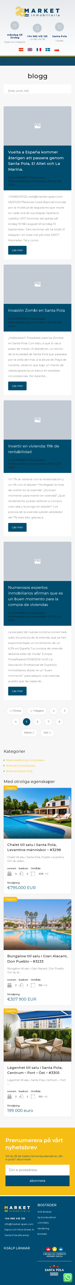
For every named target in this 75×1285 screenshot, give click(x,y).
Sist (46, 732)
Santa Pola (59, 36)
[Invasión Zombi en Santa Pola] (37, 284)
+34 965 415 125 (37, 36)
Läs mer (17, 250)
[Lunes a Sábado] (14, 25)
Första (17, 710)
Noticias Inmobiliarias (20, 765)
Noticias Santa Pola (19, 771)
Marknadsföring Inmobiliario (27, 181)
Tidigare (38, 710)
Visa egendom (37, 828)
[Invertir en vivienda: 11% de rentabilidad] (37, 420)
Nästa (27, 732)
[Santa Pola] (59, 26)
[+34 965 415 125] (37, 28)
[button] (5, 61)
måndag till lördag (14, 36)
